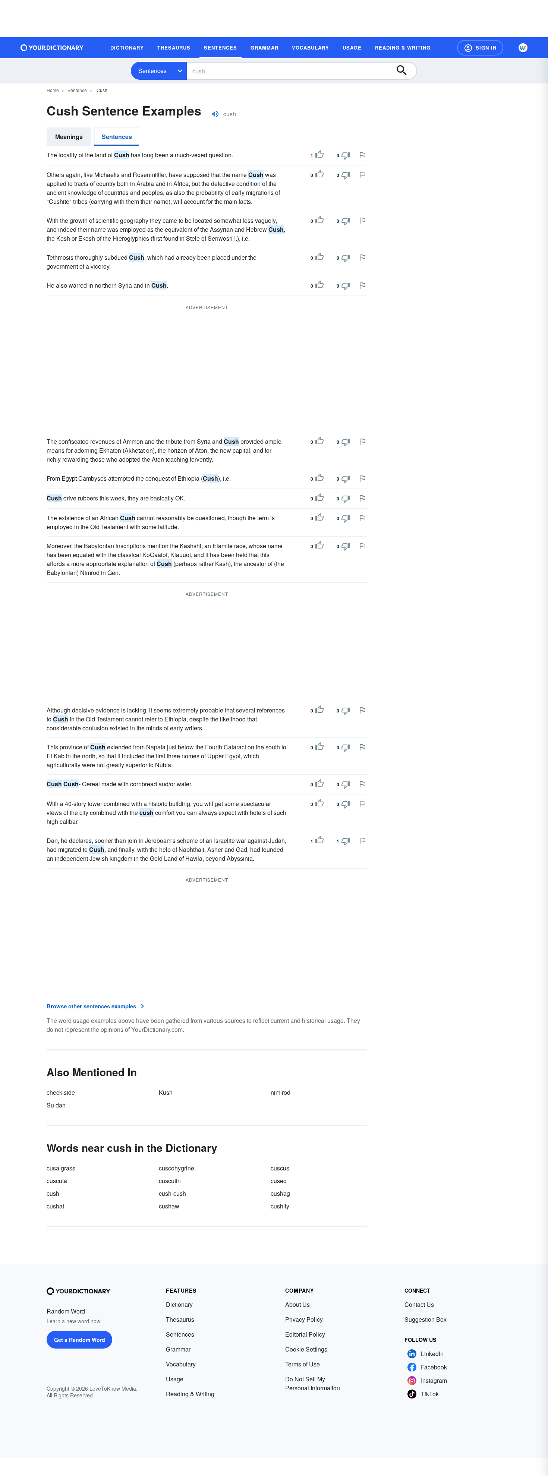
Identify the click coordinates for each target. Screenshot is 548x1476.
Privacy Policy (304, 1319)
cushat (55, 1206)
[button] (480, 48)
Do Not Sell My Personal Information (312, 1383)
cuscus (280, 1168)
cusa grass (61, 1168)
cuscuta (57, 1180)
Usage (174, 1379)
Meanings (69, 136)
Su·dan (56, 1105)
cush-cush (172, 1193)
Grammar (178, 1349)
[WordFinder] (523, 47)
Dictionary (179, 1304)
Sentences (152, 70)
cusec (278, 1180)
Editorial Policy (305, 1334)
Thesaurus (180, 1319)
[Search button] (405, 71)
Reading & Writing (190, 1394)
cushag (280, 1193)
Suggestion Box (425, 1319)
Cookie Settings (306, 1349)
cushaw (169, 1206)
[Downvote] (345, 155)
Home (53, 90)
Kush (166, 1092)
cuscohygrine (176, 1168)
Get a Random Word (79, 1339)
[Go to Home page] (52, 47)
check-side (61, 1092)
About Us (297, 1304)
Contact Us (419, 1304)
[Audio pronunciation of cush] (215, 114)
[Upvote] (319, 155)
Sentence (77, 90)
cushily (280, 1206)
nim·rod (280, 1092)
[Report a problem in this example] (362, 155)
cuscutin (170, 1180)
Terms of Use (302, 1364)
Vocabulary (181, 1364)
